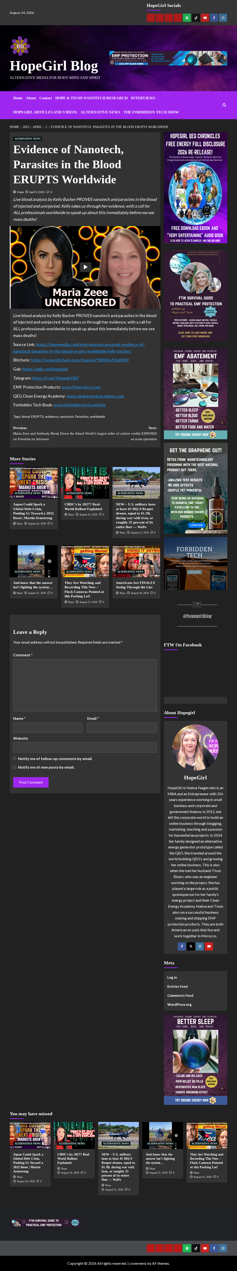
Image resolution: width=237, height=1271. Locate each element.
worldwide (97, 416)
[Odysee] (169, 18)
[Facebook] (214, 18)
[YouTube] (209, 946)
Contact (45, 98)
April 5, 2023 (37, 192)
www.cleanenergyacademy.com (95, 396)
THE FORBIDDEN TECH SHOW (151, 112)
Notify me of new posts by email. (46, 767)
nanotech (67, 416)
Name (19, 718)
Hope (20, 192)
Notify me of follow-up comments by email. (55, 758)
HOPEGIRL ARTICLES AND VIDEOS (45, 112)
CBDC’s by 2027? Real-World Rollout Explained (73, 1159)
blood (26, 416)
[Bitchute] (160, 18)
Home (17, 98)
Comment (23, 655)
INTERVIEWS (143, 98)
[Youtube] (205, 18)
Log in (172, 977)
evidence (51, 416)
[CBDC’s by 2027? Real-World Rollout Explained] (85, 483)
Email (93, 718)
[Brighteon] (178, 18)
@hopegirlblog (197, 615)
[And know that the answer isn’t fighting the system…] (34, 561)
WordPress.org (179, 1004)
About (31, 98)
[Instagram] (223, 18)
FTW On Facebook (183, 644)
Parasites (82, 416)
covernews (138, 1263)
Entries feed (177, 986)
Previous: (48, 433)
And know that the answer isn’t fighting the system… (160, 1159)
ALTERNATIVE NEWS (100, 112)
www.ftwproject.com (81, 386)
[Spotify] (187, 18)
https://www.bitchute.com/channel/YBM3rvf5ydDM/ (80, 359)
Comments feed (180, 995)
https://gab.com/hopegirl (45, 368)
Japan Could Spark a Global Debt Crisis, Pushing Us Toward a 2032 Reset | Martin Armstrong (28, 1163)
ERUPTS (37, 416)
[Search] (224, 105)
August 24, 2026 (37, 523)
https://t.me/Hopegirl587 (55, 377)
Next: (121, 433)
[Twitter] (191, 946)
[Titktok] (196, 18)
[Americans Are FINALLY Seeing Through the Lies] (136, 561)
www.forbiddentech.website (80, 404)
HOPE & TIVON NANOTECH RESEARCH (91, 98)
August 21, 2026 (140, 532)
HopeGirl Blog (54, 65)
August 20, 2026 (140, 593)
